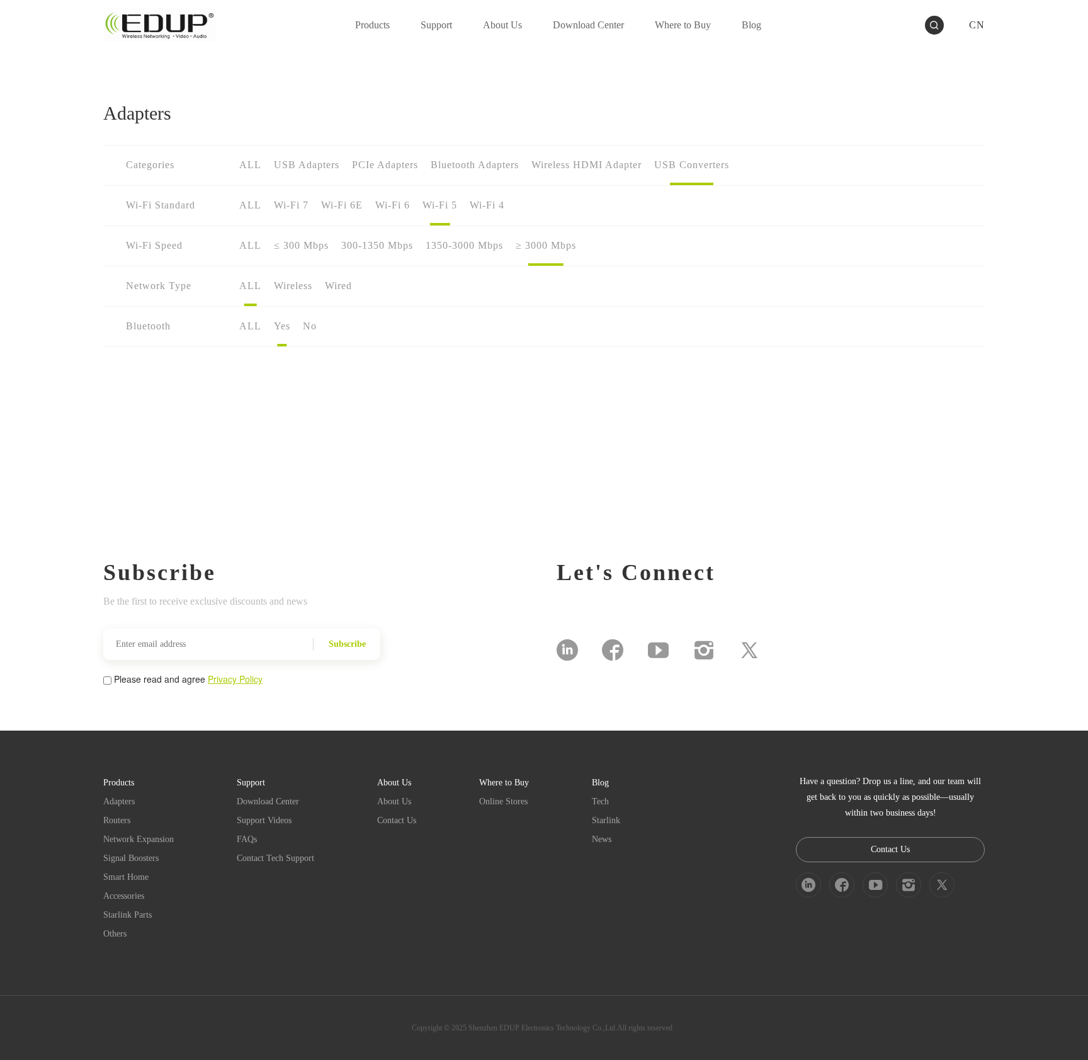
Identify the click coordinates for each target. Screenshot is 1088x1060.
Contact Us (396, 820)
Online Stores (503, 801)
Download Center (268, 801)
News (601, 839)
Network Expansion (138, 839)
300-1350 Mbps (377, 245)
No (310, 326)
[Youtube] (658, 650)
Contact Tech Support (275, 858)
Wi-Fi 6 (392, 205)
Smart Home (126, 877)
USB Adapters (306, 164)
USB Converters (691, 164)
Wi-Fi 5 (439, 205)
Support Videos (264, 820)
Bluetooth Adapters (475, 164)
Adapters (119, 801)
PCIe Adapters (385, 164)
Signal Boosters (131, 858)
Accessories (123, 896)
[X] (749, 650)
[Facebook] (612, 650)
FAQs (247, 839)
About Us (394, 801)
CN (977, 25)
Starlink (606, 820)
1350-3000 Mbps (464, 245)
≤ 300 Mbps (301, 245)
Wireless (293, 285)
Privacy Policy (235, 679)
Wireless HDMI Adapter (586, 164)
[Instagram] (704, 650)
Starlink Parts (127, 915)
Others (115, 933)
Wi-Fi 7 (291, 205)
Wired (338, 285)
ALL (250, 164)
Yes (282, 326)
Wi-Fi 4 (487, 205)
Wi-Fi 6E (342, 205)
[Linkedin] (567, 650)
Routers (116, 820)
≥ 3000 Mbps (546, 245)
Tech (600, 801)
